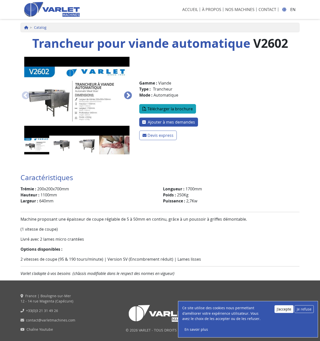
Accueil (190, 9)
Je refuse (304, 309)
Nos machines (239, 9)
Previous (25, 96)
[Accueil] (51, 9)
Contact (267, 9)
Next (128, 96)
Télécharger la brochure (170, 109)
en (293, 9)
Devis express (161, 135)
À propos (211, 9)
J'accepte (284, 309)
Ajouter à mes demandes (171, 122)
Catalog (40, 27)
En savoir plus (196, 329)
